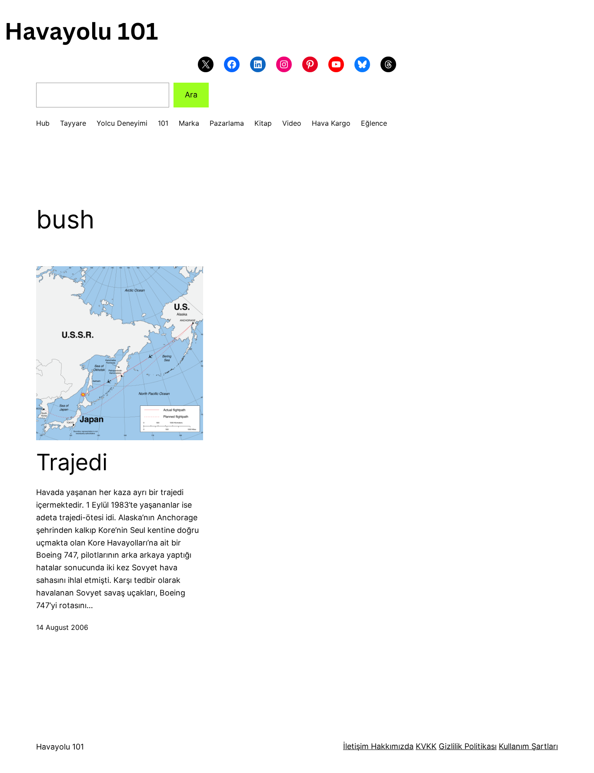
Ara (191, 94)
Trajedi (71, 462)
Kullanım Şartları (528, 746)
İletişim (356, 746)
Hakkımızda (391, 746)
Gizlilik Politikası (468, 746)
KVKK (426, 746)
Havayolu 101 (60, 746)
